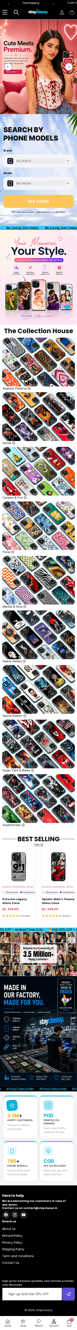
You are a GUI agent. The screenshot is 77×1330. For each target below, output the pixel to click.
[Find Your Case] (5, 12)
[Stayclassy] (38, 12)
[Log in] (62, 12)
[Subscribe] (68, 1294)
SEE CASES (38, 201)
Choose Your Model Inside (18, 887)
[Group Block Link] (38, 364)
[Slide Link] (38, 67)
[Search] (16, 12)
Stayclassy (44, 1310)
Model (7, 173)
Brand (7, 150)
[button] (72, 12)
